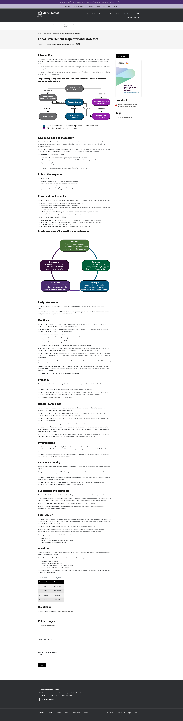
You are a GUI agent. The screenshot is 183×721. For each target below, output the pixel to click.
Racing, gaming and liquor (69, 26)
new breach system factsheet (51, 398)
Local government (55, 25)
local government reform (125, 117)
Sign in (117, 14)
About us (94, 14)
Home (39, 33)
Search (138, 14)
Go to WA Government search (133, 17)
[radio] (38, 654)
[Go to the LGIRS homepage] (48, 14)
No (40, 657)
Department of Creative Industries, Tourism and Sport (102, 6)
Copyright (50, 712)
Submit (42, 665)
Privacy (66, 712)
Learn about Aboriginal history (48, 699)
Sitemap (86, 712)
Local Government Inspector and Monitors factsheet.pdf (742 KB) (127, 106)
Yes (41, 654)
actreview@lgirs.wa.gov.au (65, 611)
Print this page (121, 56)
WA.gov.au (41, 712)
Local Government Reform (48, 625)
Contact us (101, 14)
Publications (56, 33)
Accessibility (85, 14)
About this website (76, 712)
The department (42, 25)
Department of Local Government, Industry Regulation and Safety (103, 2)
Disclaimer (58, 712)
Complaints (110, 14)
